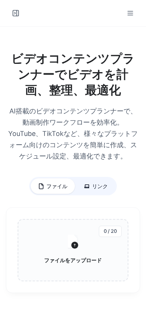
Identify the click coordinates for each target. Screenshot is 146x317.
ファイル (56, 186)
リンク (100, 186)
